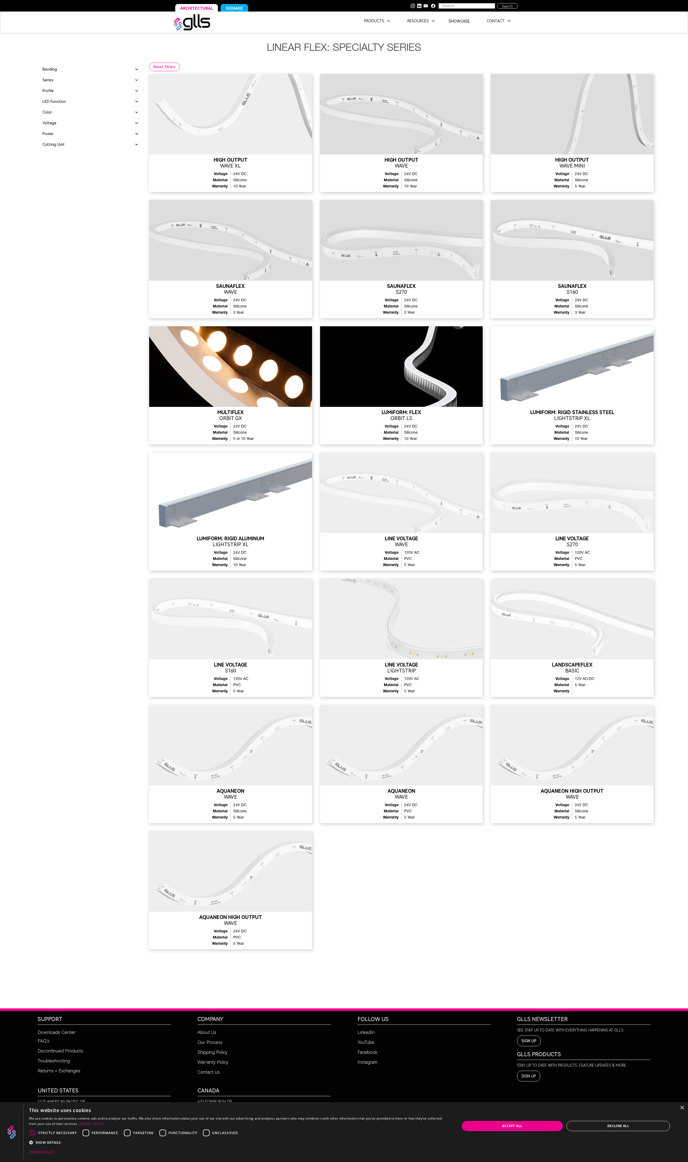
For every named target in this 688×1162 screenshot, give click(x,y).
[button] (376, 22)
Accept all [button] (512, 1126)
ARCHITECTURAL (196, 8)
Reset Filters (164, 67)
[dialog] (344, 1132)
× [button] (682, 1108)
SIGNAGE (234, 8)
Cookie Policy (41, 1152)
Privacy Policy (91, 1123)
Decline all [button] (618, 1126)
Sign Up (528, 1041)
